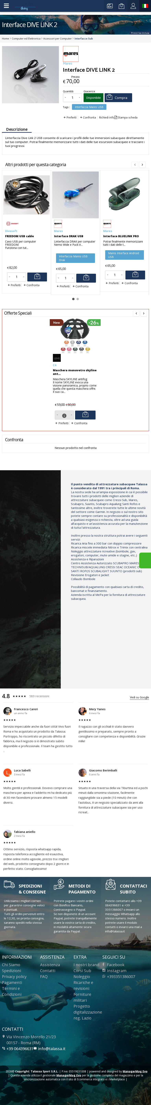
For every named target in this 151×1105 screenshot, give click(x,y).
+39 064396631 (19, 1048)
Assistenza (50, 964)
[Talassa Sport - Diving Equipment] (26, 6)
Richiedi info (106, 117)
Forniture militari (82, 997)
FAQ (44, 976)
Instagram (116, 970)
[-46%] (75, 352)
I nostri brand (86, 964)
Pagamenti (12, 982)
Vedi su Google (139, 697)
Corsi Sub (82, 970)
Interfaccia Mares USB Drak (73, 258)
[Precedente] (136, 313)
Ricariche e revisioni (83, 985)
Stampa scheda (127, 117)
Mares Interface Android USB (123, 255)
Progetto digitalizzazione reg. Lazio (88, 1012)
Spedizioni (11, 970)
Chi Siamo (11, 964)
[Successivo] (142, 165)
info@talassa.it (51, 1048)
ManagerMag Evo (135, 1071)
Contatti (47, 970)
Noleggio (82, 976)
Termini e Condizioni (11, 991)
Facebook (115, 964)
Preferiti (71, 117)
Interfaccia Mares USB (89, 107)
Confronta (89, 117)
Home (5, 38)
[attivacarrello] (37, 277)
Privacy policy (14, 976)
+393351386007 (121, 976)
